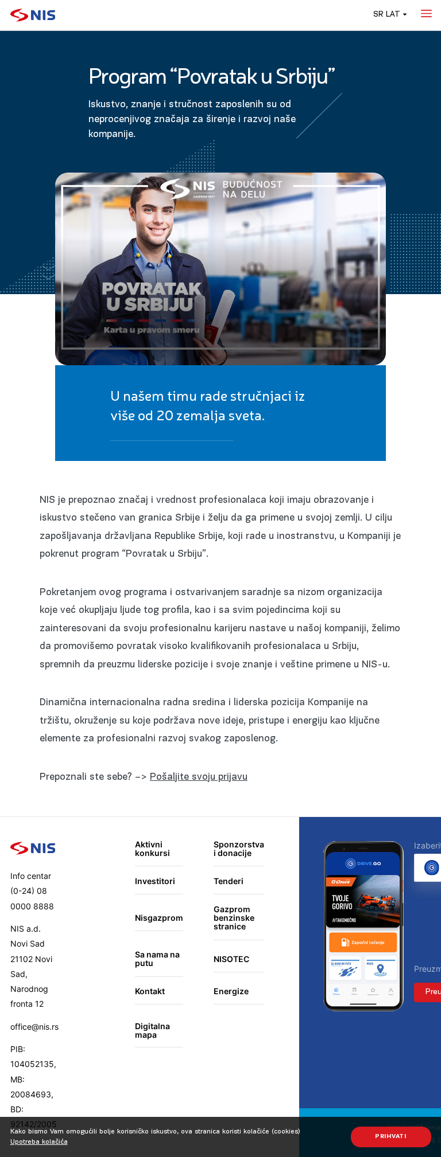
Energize (231, 991)
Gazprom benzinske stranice (234, 918)
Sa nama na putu (157, 959)
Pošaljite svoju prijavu (198, 777)
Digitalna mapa (152, 1030)
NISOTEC (231, 959)
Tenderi (228, 881)
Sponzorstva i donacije (239, 849)
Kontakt (150, 991)
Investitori (155, 881)
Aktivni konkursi (152, 849)
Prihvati (391, 1136)
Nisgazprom (159, 917)
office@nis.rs (34, 1026)
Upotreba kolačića (39, 1142)
